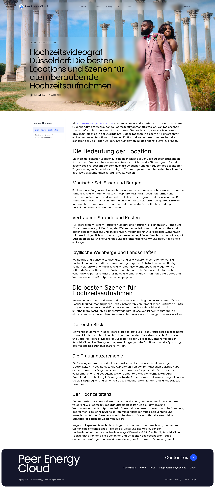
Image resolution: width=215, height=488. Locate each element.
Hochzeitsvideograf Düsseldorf (95, 123)
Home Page (129, 467)
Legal (194, 479)
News (143, 467)
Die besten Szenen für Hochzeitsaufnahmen (44, 136)
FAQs (152, 467)
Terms (186, 479)
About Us (168, 479)
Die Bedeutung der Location (46, 130)
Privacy (178, 479)
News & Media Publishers (44, 43)
